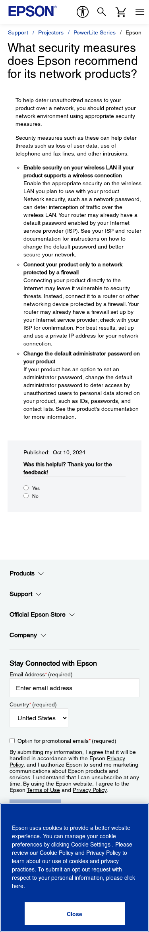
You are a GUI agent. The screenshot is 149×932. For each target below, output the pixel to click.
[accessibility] (82, 12)
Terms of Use (43, 790)
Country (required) (33, 704)
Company (23, 635)
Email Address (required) (41, 674)
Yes (36, 488)
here (17, 886)
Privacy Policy (89, 790)
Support (18, 32)
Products (22, 573)
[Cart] (120, 12)
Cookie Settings (91, 844)
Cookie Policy (57, 852)
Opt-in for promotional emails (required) (66, 741)
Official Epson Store (38, 614)
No (35, 496)
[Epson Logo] (32, 11)
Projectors (51, 32)
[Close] (75, 913)
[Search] (101, 12)
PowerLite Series (95, 32)
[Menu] (140, 12)
